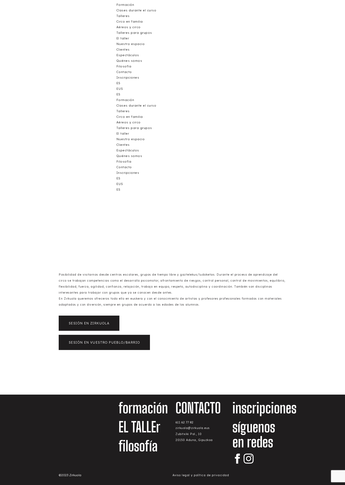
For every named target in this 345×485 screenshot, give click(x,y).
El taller (122, 38)
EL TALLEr (139, 427)
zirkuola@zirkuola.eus (192, 428)
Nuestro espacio (130, 44)
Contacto (124, 72)
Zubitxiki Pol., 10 (188, 434)
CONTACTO (198, 408)
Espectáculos (127, 55)
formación (134, 213)
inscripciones (264, 408)
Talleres (123, 16)
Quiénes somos (129, 61)
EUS (119, 89)
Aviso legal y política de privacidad (200, 475)
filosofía (138, 446)
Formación (125, 5)
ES (118, 83)
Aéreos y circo (128, 27)
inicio (119, 213)
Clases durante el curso (136, 10)
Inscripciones (127, 77)
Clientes (123, 49)
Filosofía (124, 66)
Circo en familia (129, 21)
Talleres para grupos (134, 33)
